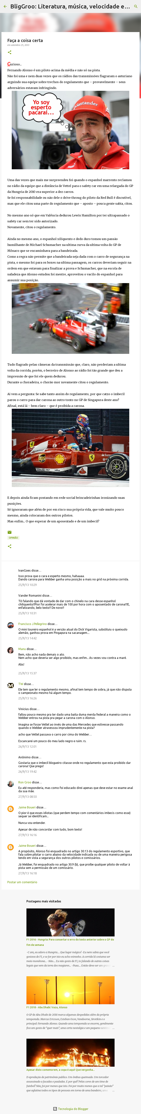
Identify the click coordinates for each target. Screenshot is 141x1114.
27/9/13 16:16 (27, 835)
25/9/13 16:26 (27, 698)
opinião (13, 538)
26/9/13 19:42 (27, 771)
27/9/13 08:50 (27, 796)
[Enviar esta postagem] (9, 534)
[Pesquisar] (136, 6)
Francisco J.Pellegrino (32, 624)
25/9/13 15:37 (27, 673)
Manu (22, 649)
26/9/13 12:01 (27, 746)
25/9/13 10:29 (27, 584)
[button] (9, 52)
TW (20, 684)
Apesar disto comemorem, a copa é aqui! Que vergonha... (60, 1069)
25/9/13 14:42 (27, 638)
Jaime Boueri (27, 807)
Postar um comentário (22, 882)
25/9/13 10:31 (27, 613)
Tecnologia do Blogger (72, 1109)
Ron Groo (24, 782)
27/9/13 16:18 (27, 873)
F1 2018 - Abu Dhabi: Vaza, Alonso (46, 1007)
